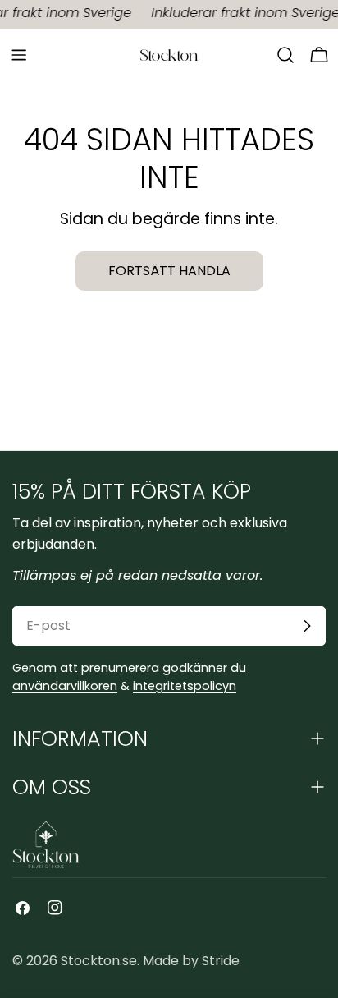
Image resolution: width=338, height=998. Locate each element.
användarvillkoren (64, 686)
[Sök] (285, 55)
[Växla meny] (18, 55)
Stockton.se (99, 960)
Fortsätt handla (169, 270)
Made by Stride (191, 960)
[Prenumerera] (307, 626)
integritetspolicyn (184, 686)
